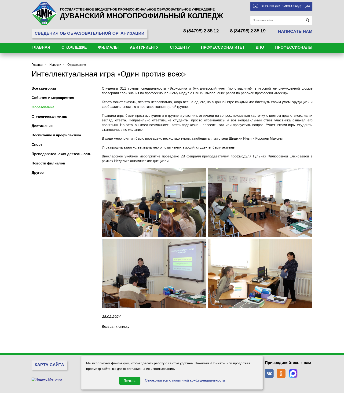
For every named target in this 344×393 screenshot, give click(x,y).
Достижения (42, 126)
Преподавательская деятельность (61, 154)
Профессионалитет (223, 48)
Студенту (180, 48)
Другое (38, 173)
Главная (41, 48)
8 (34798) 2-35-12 (201, 31)
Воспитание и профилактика (56, 136)
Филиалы (108, 48)
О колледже (74, 48)
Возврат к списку (115, 327)
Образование (76, 65)
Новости (55, 65)
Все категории (44, 89)
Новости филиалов (48, 164)
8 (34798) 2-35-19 (248, 31)
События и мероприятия (53, 98)
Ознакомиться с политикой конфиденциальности (185, 381)
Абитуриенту (144, 48)
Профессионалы (293, 48)
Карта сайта (49, 365)
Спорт (37, 145)
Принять (129, 380)
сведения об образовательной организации (89, 34)
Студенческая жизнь (49, 117)
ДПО (260, 48)
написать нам (295, 32)
